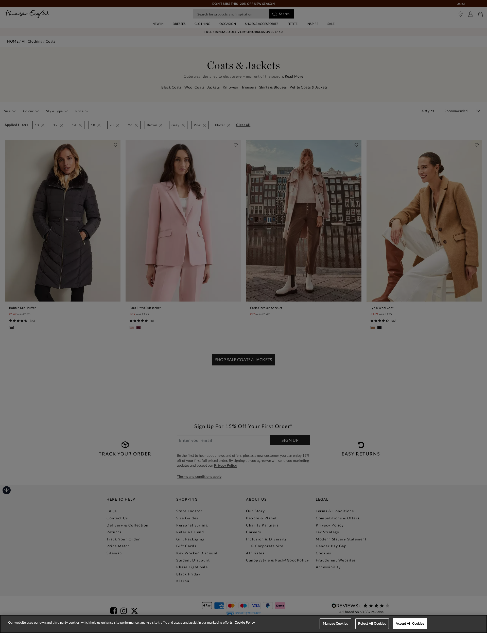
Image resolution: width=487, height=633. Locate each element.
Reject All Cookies (372, 623)
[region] (243, 624)
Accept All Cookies (410, 623)
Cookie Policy (245, 622)
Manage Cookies (335, 623)
